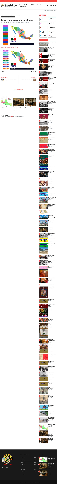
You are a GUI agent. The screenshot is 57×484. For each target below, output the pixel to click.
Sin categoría (12, 16)
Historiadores (10, 5)
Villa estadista (50, 89)
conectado (11, 116)
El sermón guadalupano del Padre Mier (51, 65)
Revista (37, 4)
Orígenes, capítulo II (51, 47)
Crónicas (33, 4)
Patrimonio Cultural (51, 255)
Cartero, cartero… (51, 405)
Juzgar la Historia (51, 187)
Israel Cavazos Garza (51, 171)
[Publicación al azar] (52, 10)
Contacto (24, 6)
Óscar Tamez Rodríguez (7, 22)
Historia (7, 16)
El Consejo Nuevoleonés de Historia (51, 324)
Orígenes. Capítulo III (51, 42)
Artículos (24, 4)
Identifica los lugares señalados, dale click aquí (9, 47)
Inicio (20, 4)
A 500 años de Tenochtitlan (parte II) (51, 340)
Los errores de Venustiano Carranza (50, 471)
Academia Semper (51, 266)
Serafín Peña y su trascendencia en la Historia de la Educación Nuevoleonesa (51, 433)
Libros (41, 4)
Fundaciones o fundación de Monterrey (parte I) (51, 216)
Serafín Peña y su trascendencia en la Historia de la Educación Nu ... (18, 107)
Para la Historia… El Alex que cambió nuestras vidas (51, 418)
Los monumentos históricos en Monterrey (51, 72)
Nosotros (28, 4)
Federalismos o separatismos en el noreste (51, 54)
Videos (20, 6)
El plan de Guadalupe (51, 366)
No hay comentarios (16, 22)
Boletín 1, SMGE (51, 155)
